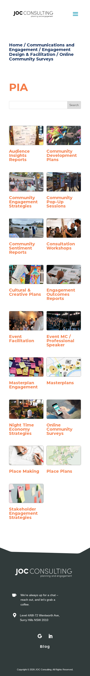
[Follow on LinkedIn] (50, 636)
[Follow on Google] (39, 636)
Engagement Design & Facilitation (40, 52)
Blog (45, 646)
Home (16, 44)
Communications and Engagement (41, 47)
